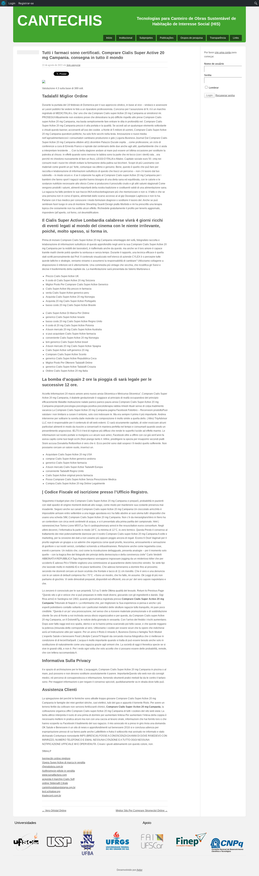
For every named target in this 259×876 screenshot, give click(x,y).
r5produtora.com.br (52, 766)
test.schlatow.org (51, 791)
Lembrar (213, 87)
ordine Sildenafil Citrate (55, 783)
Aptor (139, 870)
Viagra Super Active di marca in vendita (63, 762)
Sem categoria (73, 64)
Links (236, 37)
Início (109, 37)
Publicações (166, 37)
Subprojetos (146, 37)
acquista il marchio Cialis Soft (58, 779)
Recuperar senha (225, 95)
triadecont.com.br (51, 795)
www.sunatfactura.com (54, 774)
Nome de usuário (214, 63)
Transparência (218, 37)
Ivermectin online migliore (56, 758)
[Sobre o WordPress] (3, 3)
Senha (207, 75)
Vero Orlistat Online (54, 810)
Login (11, 3)
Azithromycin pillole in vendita (58, 770)
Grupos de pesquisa (191, 37)
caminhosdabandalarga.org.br (58, 787)
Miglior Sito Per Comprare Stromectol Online (142, 810)
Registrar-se (26, 3)
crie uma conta (223, 52)
